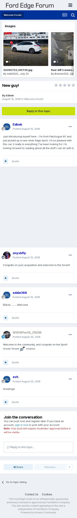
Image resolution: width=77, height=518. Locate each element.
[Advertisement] (38, 209)
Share (19, 467)
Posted (26, 128)
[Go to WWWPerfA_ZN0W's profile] (6, 334)
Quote (15, 161)
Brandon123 (61, 73)
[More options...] (70, 126)
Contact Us (31, 494)
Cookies (47, 494)
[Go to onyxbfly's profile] (6, 255)
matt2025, (13, 73)
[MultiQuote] (5, 161)
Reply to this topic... (22, 447)
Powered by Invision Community (38, 512)
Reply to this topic (38, 111)
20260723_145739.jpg (17, 69)
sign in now (21, 424)
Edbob (10, 95)
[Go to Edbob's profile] (6, 126)
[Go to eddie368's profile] (6, 295)
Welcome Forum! (33, 98)
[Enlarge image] (22, 348)
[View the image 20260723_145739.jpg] (25, 49)
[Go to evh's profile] (6, 379)
